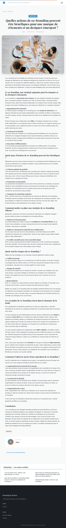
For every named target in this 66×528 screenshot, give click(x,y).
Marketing (10, 11)
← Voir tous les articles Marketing (15, 452)
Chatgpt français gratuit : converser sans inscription (46, 480)
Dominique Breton (10, 495)
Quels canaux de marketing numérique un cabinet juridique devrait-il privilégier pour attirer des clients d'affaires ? (47, 474)
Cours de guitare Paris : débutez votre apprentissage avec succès (15, 473)
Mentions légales (7, 515)
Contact (5, 518)
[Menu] (61, 2)
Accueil (4, 11)
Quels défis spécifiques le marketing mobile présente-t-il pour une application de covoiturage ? (16, 479)
